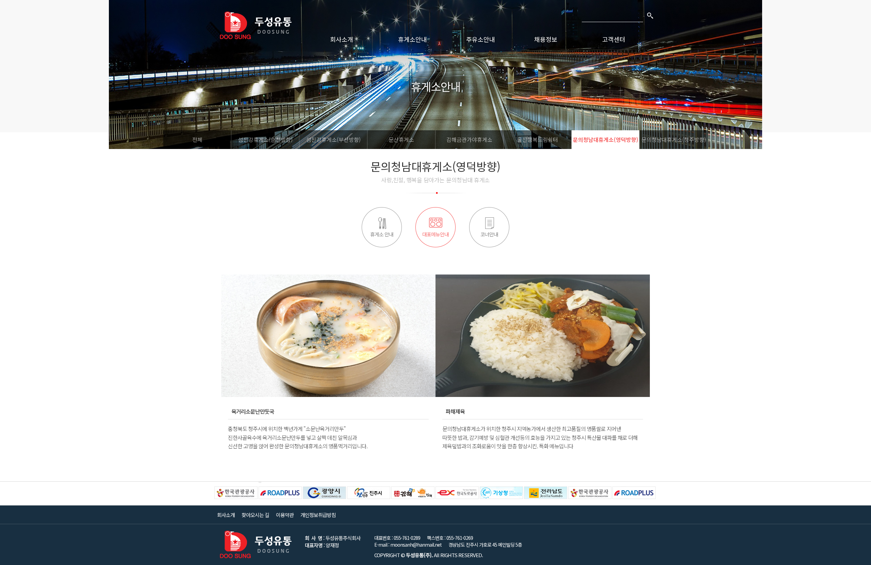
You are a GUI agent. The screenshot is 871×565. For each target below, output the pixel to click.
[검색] (650, 15)
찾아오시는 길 (255, 514)
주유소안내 (480, 39)
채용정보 (545, 39)
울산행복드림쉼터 (537, 139)
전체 (197, 139)
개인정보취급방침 (318, 514)
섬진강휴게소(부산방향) (333, 139)
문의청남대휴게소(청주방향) (673, 139)
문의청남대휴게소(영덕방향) (605, 139)
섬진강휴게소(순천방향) (265, 139)
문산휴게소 (401, 139)
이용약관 (285, 514)
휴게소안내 (412, 39)
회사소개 (341, 39)
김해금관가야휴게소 (469, 139)
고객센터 (613, 39)
